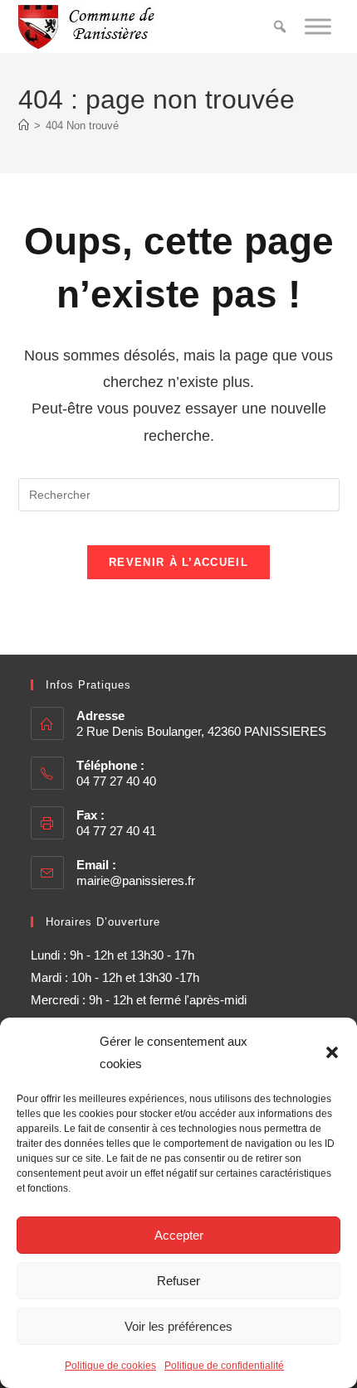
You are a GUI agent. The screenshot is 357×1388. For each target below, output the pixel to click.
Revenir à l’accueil (178, 562)
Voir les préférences (178, 1326)
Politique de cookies (110, 1365)
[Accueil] (23, 125)
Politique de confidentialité (224, 1365)
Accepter (178, 1235)
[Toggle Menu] (318, 26)
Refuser (178, 1281)
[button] (332, 1052)
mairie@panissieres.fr (135, 880)
